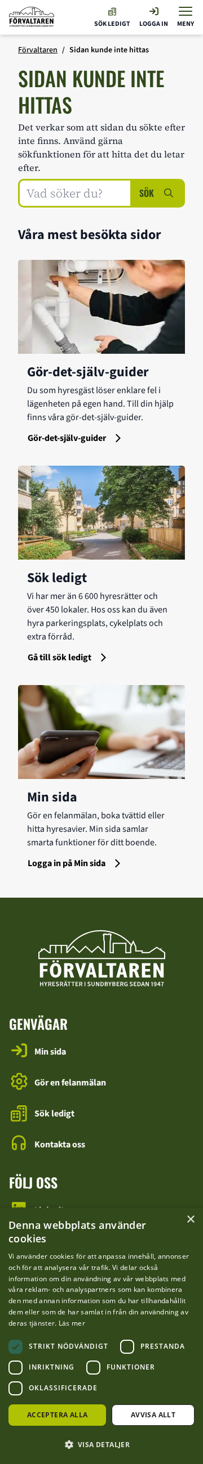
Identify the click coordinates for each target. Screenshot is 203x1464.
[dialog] (101, 1336)
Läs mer (72, 1323)
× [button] (190, 1219)
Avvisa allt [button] (153, 1415)
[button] (101, 1444)
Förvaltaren (38, 50)
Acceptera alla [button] (57, 1415)
